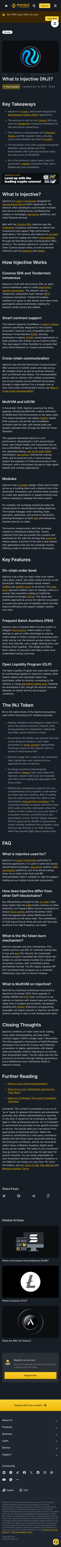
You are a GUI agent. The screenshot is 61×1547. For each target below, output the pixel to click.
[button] (55, 5)
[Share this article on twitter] (4, 1196)
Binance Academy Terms (22, 1532)
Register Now (30, 1375)
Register (45, 5)
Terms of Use (48, 1530)
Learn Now (52, 18)
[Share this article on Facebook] (18, 1196)
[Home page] (20, 5)
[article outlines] (55, 23)
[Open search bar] (33, 5)
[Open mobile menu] (55, 5)
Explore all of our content (28, 1405)
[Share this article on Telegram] (33, 1196)
